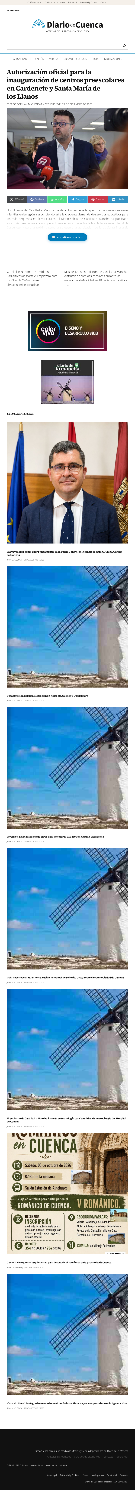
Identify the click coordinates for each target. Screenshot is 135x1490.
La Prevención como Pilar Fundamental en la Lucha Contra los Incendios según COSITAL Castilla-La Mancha (65, 553)
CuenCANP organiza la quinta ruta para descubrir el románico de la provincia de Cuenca (59, 1262)
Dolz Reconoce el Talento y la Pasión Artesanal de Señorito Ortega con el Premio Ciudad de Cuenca (65, 977)
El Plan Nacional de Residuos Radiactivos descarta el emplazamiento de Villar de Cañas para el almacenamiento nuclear (32, 278)
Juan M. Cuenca (31, 104)
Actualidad (52, 104)
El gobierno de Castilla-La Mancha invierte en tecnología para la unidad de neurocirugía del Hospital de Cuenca (66, 1120)
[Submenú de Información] (121, 59)
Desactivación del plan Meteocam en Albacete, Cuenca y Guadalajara (47, 696)
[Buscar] (124, 46)
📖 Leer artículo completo (67, 237)
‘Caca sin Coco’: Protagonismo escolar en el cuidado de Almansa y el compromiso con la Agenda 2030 (67, 1403)
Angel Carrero (14, 1267)
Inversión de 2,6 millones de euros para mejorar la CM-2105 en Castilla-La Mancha (55, 836)
